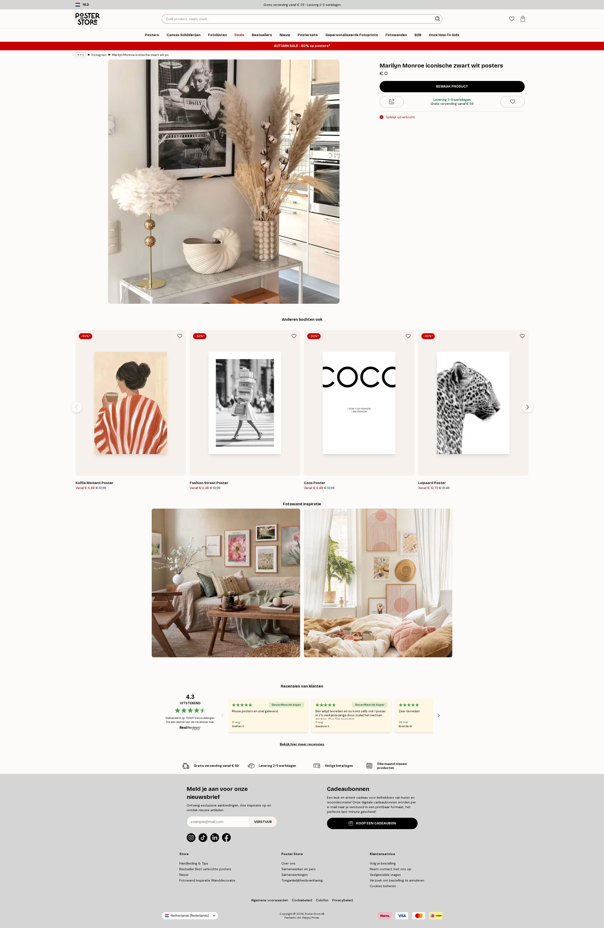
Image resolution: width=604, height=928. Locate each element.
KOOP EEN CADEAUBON (376, 823)
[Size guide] (392, 101)
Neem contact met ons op (390, 869)
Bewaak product (452, 86)
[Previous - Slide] (76, 407)
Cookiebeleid (302, 900)
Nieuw (184, 875)
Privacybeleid (342, 900)
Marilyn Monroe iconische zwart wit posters (140, 55)
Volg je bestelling (383, 863)
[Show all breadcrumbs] (81, 54)
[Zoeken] (438, 19)
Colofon (322, 900)
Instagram (99, 55)
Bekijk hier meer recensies (302, 744)
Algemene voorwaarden (269, 900)
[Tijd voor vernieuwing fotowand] (226, 583)
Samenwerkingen (294, 875)
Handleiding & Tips (193, 863)
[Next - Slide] (527, 407)
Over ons (288, 863)
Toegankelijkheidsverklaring (302, 880)
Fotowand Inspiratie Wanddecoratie (207, 880)
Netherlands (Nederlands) (190, 916)
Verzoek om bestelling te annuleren (397, 880)
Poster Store (312, 913)
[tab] (511, 19)
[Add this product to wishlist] (512, 101)
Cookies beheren (383, 886)
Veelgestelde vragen (385, 875)
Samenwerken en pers (298, 869)
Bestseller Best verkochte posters (205, 869)
